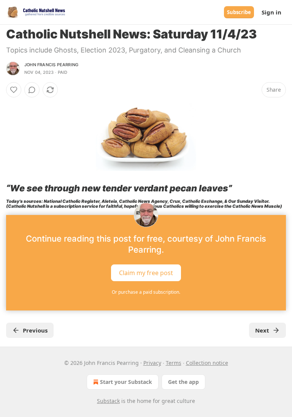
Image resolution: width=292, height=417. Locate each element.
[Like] (13, 89)
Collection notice (207, 362)
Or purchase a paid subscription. (146, 292)
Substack (108, 400)
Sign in (271, 12)
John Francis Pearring (51, 64)
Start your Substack (126, 381)
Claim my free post (146, 273)
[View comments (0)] (32, 89)
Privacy (152, 362)
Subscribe (239, 12)
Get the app (183, 381)
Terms (173, 362)
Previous (35, 330)
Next (262, 330)
